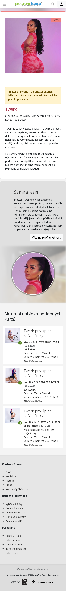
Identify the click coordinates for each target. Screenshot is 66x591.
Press (9, 485)
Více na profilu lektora (46, 237)
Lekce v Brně (13, 540)
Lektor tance (13, 553)
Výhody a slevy (14, 504)
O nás (9, 472)
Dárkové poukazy (16, 516)
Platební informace (16, 512)
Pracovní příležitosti (17, 489)
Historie (10, 480)
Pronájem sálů (14, 521)
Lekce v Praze (13, 535)
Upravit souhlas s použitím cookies (33, 569)
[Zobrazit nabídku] (4, 4)
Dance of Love (14, 544)
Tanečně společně (16, 548)
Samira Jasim (27, 192)
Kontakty (11, 476)
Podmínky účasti (15, 508)
